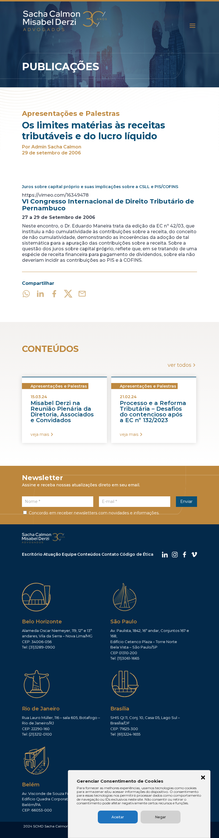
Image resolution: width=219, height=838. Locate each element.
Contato (110, 554)
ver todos (179, 365)
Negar (160, 817)
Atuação (52, 554)
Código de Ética (136, 554)
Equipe (69, 554)
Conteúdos (89, 554)
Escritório (32, 554)
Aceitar (117, 817)
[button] (203, 778)
